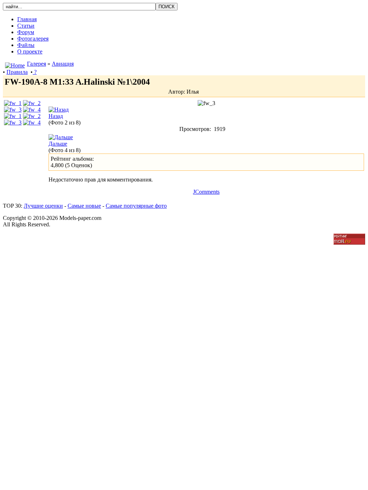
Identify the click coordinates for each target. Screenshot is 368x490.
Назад (56, 116)
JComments (206, 192)
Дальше (58, 144)
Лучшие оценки (43, 206)
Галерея (36, 64)
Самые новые (84, 206)
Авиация (63, 64)
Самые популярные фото (136, 206)
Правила (17, 72)
